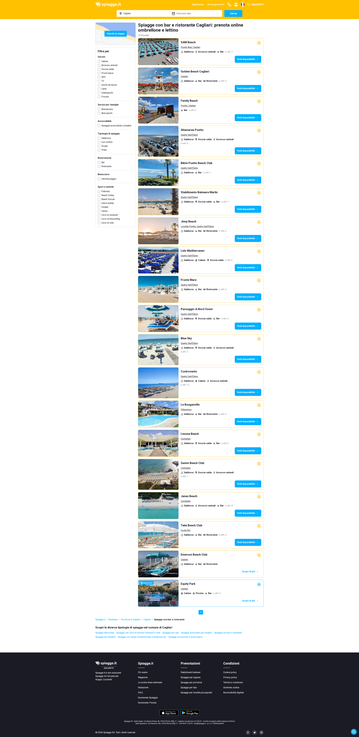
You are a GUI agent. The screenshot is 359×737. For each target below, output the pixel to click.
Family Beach (189, 100)
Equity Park (188, 583)
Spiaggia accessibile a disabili (116, 125)
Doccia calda (107, 69)
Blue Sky (186, 338)
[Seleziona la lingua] (243, 4)
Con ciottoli (106, 142)
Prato (104, 150)
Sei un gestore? (215, 4)
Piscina (105, 96)
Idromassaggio (108, 179)
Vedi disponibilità (246, 59)
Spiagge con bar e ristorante (228, 632)
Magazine (143, 677)
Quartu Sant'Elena (189, 135)
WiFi (103, 77)
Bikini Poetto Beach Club (196, 163)
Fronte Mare (188, 280)
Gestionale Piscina (147, 702)
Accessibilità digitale (233, 692)
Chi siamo (143, 672)
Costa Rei (185, 530)
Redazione (143, 687)
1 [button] (201, 612)
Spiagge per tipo (189, 687)
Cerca (233, 13)
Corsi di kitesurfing (110, 219)
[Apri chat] (354, 732)
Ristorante (106, 166)
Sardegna (113, 619)
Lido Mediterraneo (192, 250)
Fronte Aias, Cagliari (190, 47)
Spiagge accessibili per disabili (196, 632)
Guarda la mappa (115, 33)
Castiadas (186, 438)
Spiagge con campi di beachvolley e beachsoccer (142, 637)
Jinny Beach (188, 221)
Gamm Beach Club (192, 463)
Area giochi (106, 113)
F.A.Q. (140, 692)
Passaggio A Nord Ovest (197, 309)
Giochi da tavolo (109, 85)
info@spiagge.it (200, 724)
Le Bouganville (190, 404)
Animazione (107, 109)
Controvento (189, 371)
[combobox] (143, 13)
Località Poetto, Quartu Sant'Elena (197, 226)
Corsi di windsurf (109, 215)
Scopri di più (248, 571)
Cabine (104, 61)
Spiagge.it (100, 619)
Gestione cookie (231, 687)
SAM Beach (188, 42)
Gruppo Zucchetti (103, 679)
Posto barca (107, 73)
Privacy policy (230, 677)
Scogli (104, 146)
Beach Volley (107, 195)
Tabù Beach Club (191, 525)
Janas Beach (189, 496)
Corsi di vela (107, 222)
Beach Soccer (108, 199)
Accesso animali (109, 65)
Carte (104, 88)
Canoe (104, 211)
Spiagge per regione (191, 677)
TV (102, 81)
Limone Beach (190, 433)
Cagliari (184, 76)
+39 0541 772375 (186, 724)
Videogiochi (107, 92)
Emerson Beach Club (194, 554)
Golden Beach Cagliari (195, 71)
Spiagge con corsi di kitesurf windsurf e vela (138, 632)
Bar (103, 162)
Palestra (105, 191)
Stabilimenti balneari (191, 672)
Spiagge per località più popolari (196, 692)
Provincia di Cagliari (130, 619)
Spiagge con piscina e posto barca (185, 637)
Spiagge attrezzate (104, 632)
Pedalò (104, 207)
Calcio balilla (107, 203)
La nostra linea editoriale (150, 682)
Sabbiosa (106, 138)
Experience (198, 4)
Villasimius (186, 409)
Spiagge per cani (170, 632)
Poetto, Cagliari (188, 105)
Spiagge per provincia (191, 682)
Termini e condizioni (233, 682)
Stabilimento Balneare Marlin (199, 192)
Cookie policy (230, 672)
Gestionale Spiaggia (148, 697)
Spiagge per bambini (105, 637)
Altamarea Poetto (192, 130)
